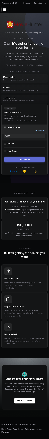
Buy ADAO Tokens (24, 401)
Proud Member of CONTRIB (16, 33)
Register (26, 3)
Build (27, 429)
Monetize (5, 432)
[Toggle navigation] (4, 9)
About (9, 429)
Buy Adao (38, 3)
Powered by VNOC (9, 3)
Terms (15, 429)
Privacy (21, 429)
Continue (23, 159)
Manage (39, 429)
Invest (32, 429)
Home (3, 429)
